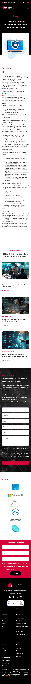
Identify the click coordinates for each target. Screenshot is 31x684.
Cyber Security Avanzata (22, 629)
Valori (3, 623)
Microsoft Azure (20, 634)
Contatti (18, 656)
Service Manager (6, 660)
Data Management (21, 623)
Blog (3, 648)
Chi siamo (5, 615)
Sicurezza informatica (22, 626)
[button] (27, 2)
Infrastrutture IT (20, 618)
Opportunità (19, 648)
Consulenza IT (7, 657)
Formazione (19, 650)
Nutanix (3, 95)
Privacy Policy (18, 675)
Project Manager (6, 663)
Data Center (19, 620)
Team (3, 626)
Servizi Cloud (19, 631)
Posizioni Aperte (20, 653)
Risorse (4, 645)
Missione (4, 618)
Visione (4, 620)
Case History (5, 650)
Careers (19, 645)
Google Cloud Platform (22, 637)
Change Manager (6, 665)
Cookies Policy (26, 675)
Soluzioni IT (20, 615)
